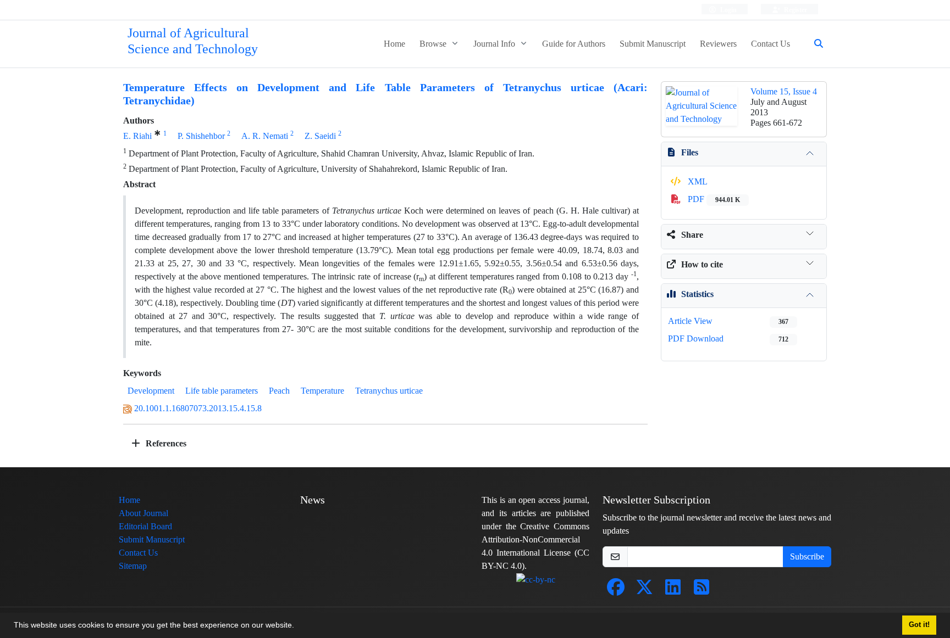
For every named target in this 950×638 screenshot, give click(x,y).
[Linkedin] (673, 590)
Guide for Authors (573, 43)
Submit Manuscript (653, 43)
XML (697, 181)
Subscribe (807, 556)
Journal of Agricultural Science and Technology (193, 41)
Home (394, 43)
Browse (434, 43)
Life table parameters (221, 390)
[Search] (814, 43)
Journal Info (495, 43)
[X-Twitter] (644, 590)
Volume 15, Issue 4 (783, 91)
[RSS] (701, 590)
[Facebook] (616, 590)
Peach (279, 390)
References (164, 443)
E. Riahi (137, 136)
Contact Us (770, 43)
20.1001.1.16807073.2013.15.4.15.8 (198, 408)
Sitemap (133, 566)
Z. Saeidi (320, 136)
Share (692, 235)
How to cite (702, 264)
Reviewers (718, 43)
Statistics (697, 294)
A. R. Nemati (264, 136)
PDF (713, 199)
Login (728, 9)
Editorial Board (145, 526)
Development (151, 390)
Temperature (322, 390)
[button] (298, 626)
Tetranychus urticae (389, 390)
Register (794, 9)
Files (689, 152)
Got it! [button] (919, 625)
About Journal (143, 513)
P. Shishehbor (201, 136)
